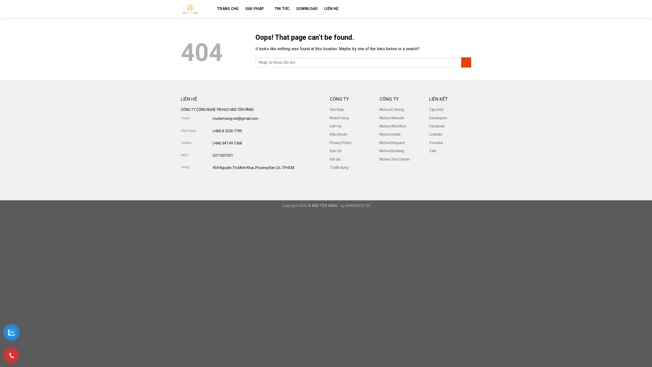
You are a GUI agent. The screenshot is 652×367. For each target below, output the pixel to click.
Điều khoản (338, 134)
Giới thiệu (337, 110)
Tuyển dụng (339, 167)
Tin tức (282, 9)
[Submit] (466, 62)
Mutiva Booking (391, 151)
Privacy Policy (341, 143)
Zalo (432, 151)
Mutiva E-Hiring (391, 110)
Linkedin (435, 134)
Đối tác (335, 159)
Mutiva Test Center (394, 159)
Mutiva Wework (391, 118)
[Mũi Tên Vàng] (195, 9)
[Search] (347, 9)
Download (307, 9)
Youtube (436, 143)
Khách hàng (339, 118)
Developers (438, 118)
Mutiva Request (392, 143)
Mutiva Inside (390, 134)
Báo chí (336, 151)
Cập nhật (436, 110)
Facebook (437, 126)
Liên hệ (331, 9)
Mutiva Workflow (392, 126)
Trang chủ (228, 9)
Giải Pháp (254, 9)
